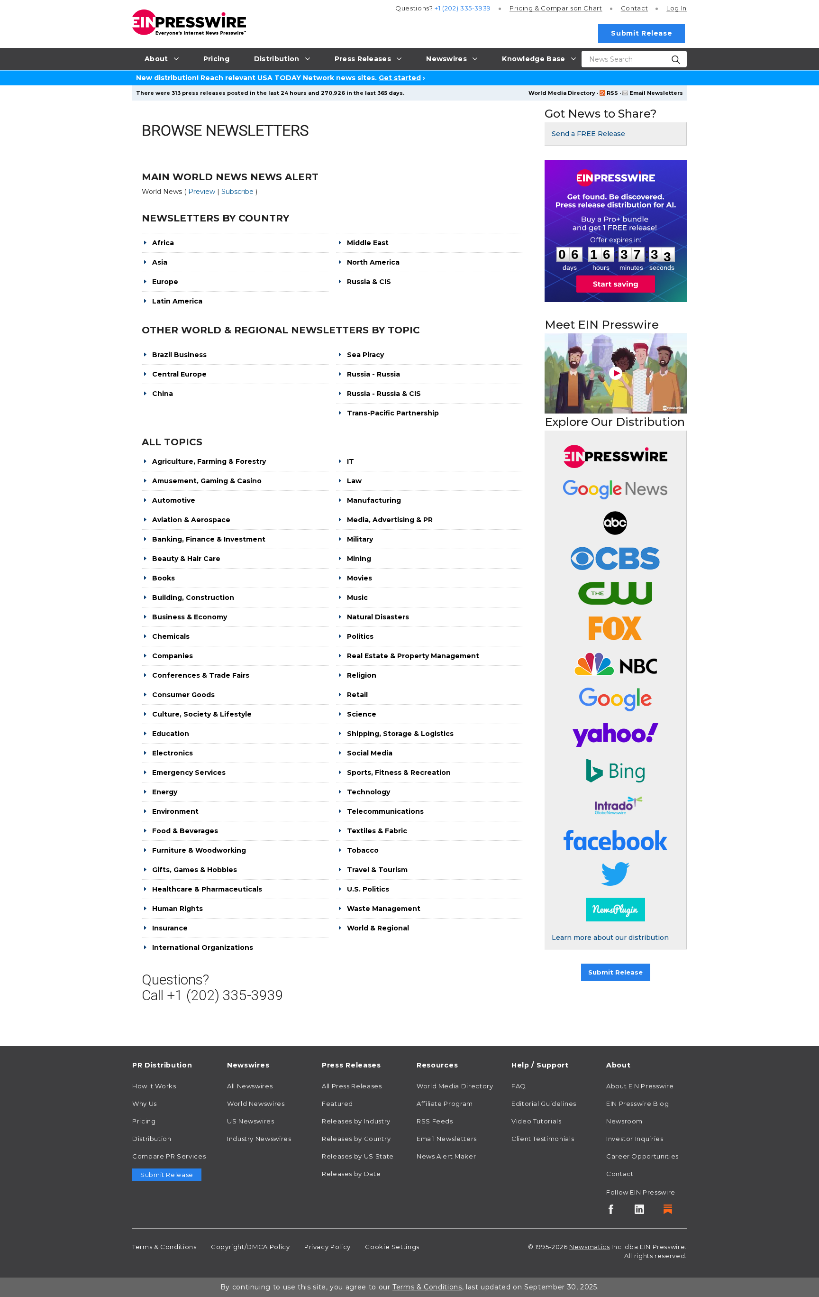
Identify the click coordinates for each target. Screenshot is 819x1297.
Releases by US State (358, 1156)
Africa (163, 243)
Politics (360, 636)
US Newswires (250, 1121)
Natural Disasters (378, 617)
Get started (400, 78)
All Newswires (250, 1086)
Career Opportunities (642, 1156)
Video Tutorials (536, 1121)
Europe (165, 281)
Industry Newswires (259, 1138)
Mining (359, 558)
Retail (357, 694)
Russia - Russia (373, 374)
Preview (202, 191)
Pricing (556, 8)
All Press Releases (352, 1086)
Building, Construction (193, 597)
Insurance (170, 928)
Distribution (152, 1138)
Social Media (369, 753)
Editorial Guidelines (543, 1103)
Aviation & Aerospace (191, 519)
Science (361, 714)
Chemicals (171, 636)
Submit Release (641, 33)
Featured (337, 1103)
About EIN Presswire (639, 1086)
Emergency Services (189, 772)
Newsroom (624, 1121)
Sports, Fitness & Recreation (399, 772)
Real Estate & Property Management (413, 656)
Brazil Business (179, 354)
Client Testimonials (542, 1138)
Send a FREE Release (588, 133)
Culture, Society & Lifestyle (202, 714)
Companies (172, 656)
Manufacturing (374, 500)
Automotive (173, 500)
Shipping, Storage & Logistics (400, 733)
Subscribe (238, 191)
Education (170, 733)
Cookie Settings (392, 1247)
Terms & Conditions (164, 1247)
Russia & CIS (369, 281)
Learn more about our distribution (610, 937)
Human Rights (177, 908)
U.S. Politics (368, 889)
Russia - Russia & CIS (384, 393)
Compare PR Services (169, 1156)
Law (354, 481)
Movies (359, 578)
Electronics (172, 753)
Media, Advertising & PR (390, 519)
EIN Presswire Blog (637, 1103)
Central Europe (179, 374)
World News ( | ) (199, 191)
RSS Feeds (435, 1121)
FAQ (518, 1086)
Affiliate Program (445, 1103)
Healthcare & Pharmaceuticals (207, 889)
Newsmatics (589, 1247)
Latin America (177, 301)
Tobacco (363, 850)
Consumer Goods (183, 694)
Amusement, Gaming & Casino (207, 481)
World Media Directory (561, 93)
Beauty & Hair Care (186, 558)
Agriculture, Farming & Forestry (209, 461)
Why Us (144, 1103)
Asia (159, 262)
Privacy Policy (327, 1247)
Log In (676, 8)
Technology (368, 792)
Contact (634, 8)
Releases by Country (356, 1138)
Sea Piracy (365, 354)
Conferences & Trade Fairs (200, 675)
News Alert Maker (446, 1156)
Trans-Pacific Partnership (393, 413)
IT (350, 461)
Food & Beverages (185, 831)
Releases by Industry (356, 1121)
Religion (361, 675)
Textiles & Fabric (377, 831)
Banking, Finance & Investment (208, 539)
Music (357, 597)
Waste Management (383, 908)
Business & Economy (189, 617)
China (162, 393)
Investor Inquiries (635, 1138)
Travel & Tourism (377, 869)
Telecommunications (385, 811)
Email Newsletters (656, 93)
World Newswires (256, 1103)
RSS (612, 93)
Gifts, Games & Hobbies (194, 869)
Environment (175, 811)
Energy (164, 792)
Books (163, 578)
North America (373, 262)
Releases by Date (351, 1173)
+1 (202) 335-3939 (463, 8)
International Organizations (202, 947)
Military (360, 539)
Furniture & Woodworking (199, 850)
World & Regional (378, 928)
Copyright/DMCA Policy (250, 1247)
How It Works (154, 1086)
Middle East (368, 243)
